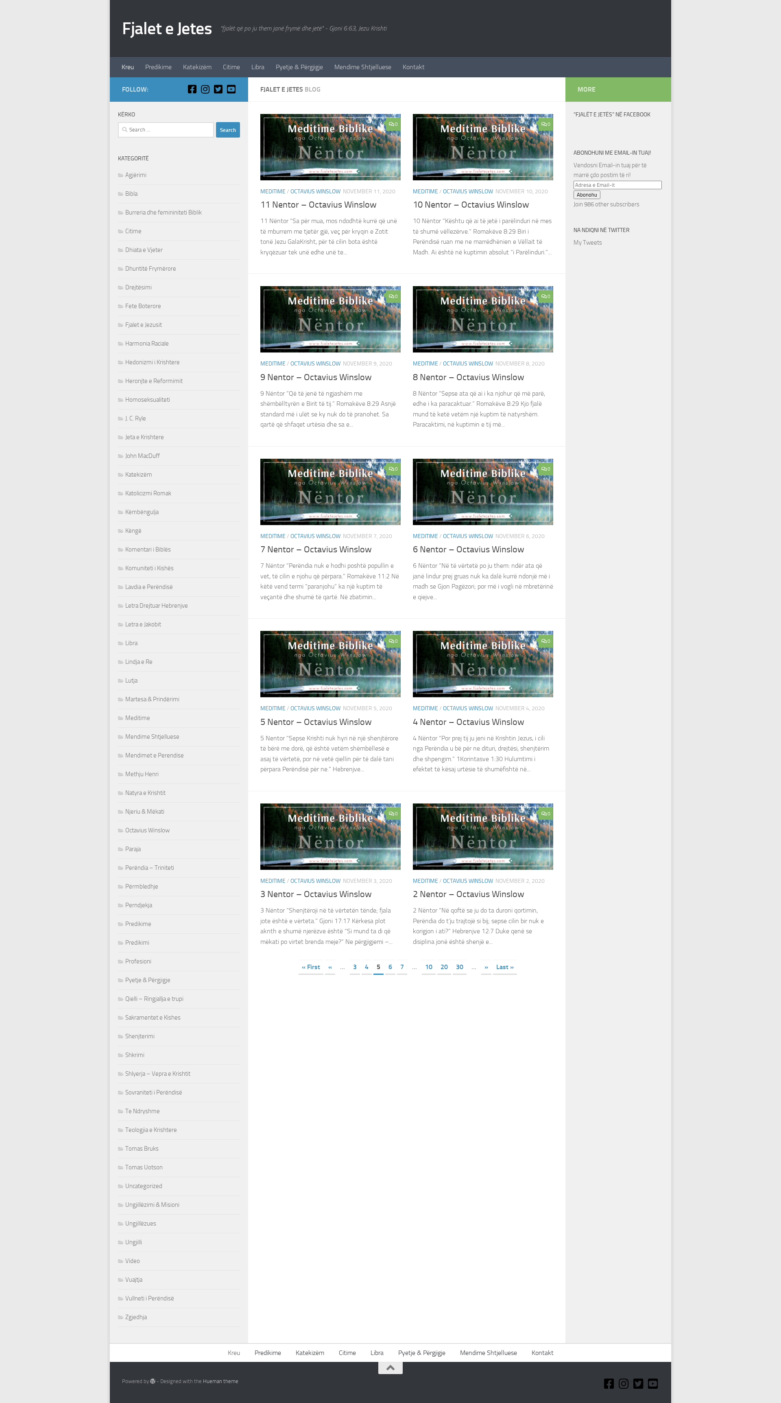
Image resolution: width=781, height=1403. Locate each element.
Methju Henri (142, 774)
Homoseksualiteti (147, 399)
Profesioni (138, 961)
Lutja (131, 680)
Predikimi (137, 942)
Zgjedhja (136, 1317)
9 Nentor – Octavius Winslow (316, 377)
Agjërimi (135, 175)
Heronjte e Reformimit (154, 381)
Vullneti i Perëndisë (149, 1298)
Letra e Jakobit (143, 624)
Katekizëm (197, 67)
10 (428, 967)
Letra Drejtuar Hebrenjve (156, 605)
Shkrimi (134, 1055)
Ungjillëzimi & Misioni (152, 1204)
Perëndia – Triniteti (149, 867)
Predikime (158, 67)
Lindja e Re (139, 661)
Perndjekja (138, 905)
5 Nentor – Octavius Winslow (316, 722)
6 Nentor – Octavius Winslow (468, 549)
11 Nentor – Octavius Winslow (318, 204)
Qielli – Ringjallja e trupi (154, 998)
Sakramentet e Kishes (153, 1017)
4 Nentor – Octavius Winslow (468, 722)
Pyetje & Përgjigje (299, 67)
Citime (231, 67)
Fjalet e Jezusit (143, 324)
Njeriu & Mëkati (144, 811)
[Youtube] (231, 89)
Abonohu (587, 195)
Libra (257, 67)
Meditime (273, 191)
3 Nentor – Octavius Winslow (316, 894)
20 (444, 967)
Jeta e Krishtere (144, 437)
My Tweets (588, 242)
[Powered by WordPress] (152, 1381)
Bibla (131, 193)
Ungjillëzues (140, 1223)
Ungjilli (133, 1242)
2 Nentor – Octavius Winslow (468, 894)
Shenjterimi (140, 1036)
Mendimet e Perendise (154, 755)
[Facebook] (192, 89)
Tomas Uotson (144, 1167)
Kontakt (414, 67)
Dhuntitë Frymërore (150, 268)
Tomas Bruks (142, 1148)
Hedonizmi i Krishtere (152, 362)
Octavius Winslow (315, 191)
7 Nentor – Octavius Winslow (316, 549)
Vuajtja (133, 1279)
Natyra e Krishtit (145, 793)
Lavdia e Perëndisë (149, 587)
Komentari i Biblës (148, 549)
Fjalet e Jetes (167, 28)
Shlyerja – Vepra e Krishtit (157, 1073)
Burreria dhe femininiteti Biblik (163, 212)
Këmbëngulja (142, 512)
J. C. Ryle (135, 418)
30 (459, 967)
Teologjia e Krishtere (151, 1130)
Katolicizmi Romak (148, 493)
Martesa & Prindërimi (152, 699)
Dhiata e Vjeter (144, 250)
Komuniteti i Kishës (149, 568)
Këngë (133, 530)
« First (311, 967)
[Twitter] (218, 89)
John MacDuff (142, 456)
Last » (505, 967)
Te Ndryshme (142, 1111)
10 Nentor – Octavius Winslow (471, 204)
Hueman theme (220, 1381)
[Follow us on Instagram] (205, 89)
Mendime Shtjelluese (362, 67)
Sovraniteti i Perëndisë (153, 1092)
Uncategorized (143, 1186)
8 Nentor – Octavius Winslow (468, 377)
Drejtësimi (138, 287)
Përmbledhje (141, 886)
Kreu (128, 67)
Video (132, 1261)
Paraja (133, 849)
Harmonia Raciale (147, 343)
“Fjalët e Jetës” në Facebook (612, 114)
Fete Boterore (143, 306)
